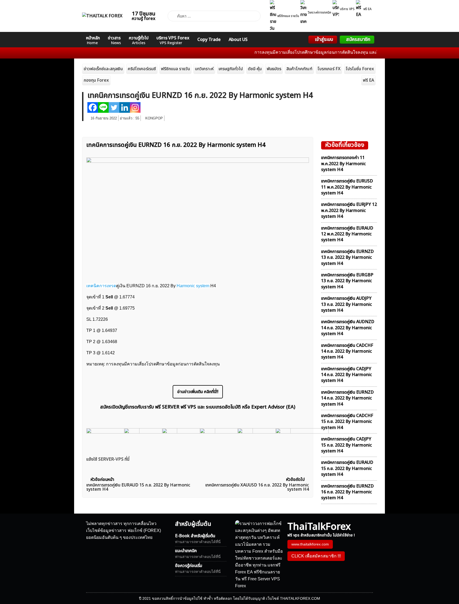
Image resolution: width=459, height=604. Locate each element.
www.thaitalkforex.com (310, 544)
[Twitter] (114, 107)
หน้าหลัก (93, 40)
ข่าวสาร (114, 40)
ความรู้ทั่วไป (138, 40)
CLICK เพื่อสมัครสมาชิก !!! (316, 556)
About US (238, 39)
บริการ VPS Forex (172, 40)
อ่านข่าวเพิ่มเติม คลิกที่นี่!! (197, 392)
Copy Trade (209, 39)
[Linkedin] (124, 107)
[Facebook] (92, 107)
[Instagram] (135, 107)
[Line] (103, 107)
